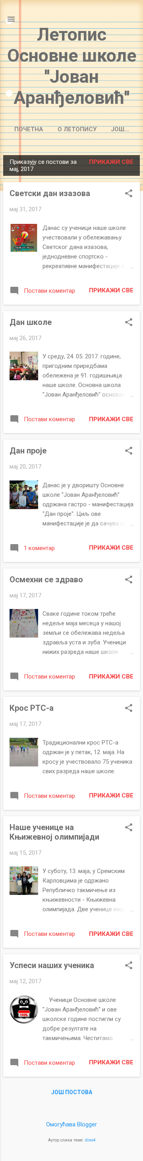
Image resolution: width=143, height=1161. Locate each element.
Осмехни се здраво (46, 579)
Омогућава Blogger (71, 1124)
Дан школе (31, 322)
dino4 (90, 1140)
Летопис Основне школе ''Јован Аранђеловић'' (71, 66)
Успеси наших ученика (52, 965)
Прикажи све (111, 161)
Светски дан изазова (50, 193)
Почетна (28, 129)
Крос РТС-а (32, 708)
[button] (128, 194)
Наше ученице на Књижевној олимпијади (54, 832)
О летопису (77, 129)
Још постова (71, 1092)
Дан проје (28, 450)
